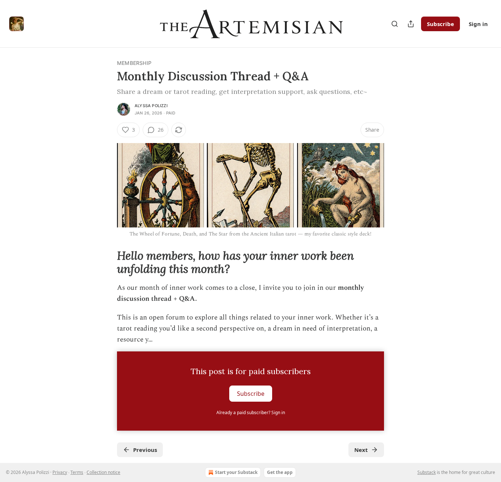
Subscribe (440, 24)
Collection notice (103, 472)
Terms (76, 472)
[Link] (107, 262)
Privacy (59, 472)
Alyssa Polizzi (151, 105)
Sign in (478, 24)
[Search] (394, 24)
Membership (134, 63)
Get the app (280, 472)
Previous (145, 449)
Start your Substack (236, 472)
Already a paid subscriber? (250, 412)
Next (361, 449)
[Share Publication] (410, 24)
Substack (426, 472)
